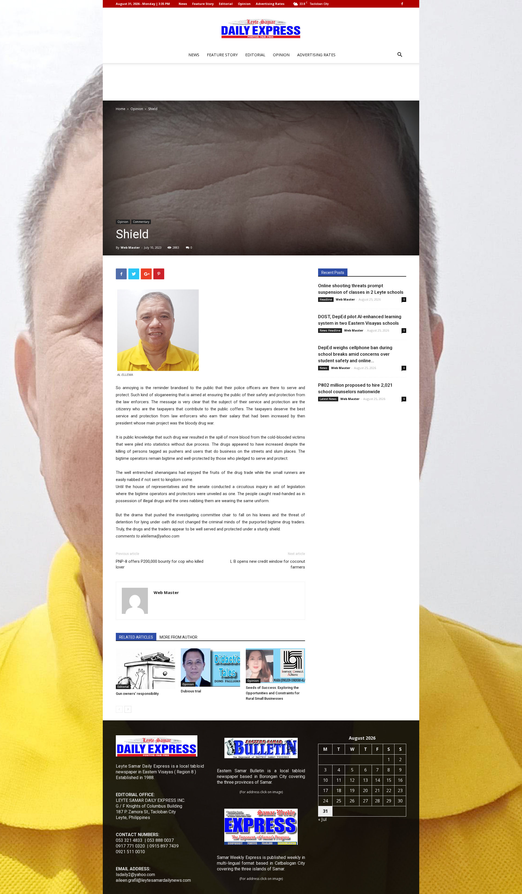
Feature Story (203, 4)
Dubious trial (191, 691)
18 (338, 790)
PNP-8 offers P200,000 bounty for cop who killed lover (159, 564)
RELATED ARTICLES (136, 637)
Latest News (328, 399)
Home (120, 109)
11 (338, 780)
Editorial (226, 4)
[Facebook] (402, 4)
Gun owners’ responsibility (137, 694)
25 (338, 801)
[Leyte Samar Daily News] (261, 28)
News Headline (330, 330)
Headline (326, 299)
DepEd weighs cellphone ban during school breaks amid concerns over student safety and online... (355, 354)
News (183, 4)
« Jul (322, 819)
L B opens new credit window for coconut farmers (267, 564)
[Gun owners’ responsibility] (145, 668)
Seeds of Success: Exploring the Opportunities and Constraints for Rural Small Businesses (273, 693)
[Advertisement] (261, 82)
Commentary (141, 222)
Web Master (130, 247)
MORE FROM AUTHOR (178, 637)
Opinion (244, 4)
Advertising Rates (270, 4)
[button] (399, 55)
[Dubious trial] (210, 667)
